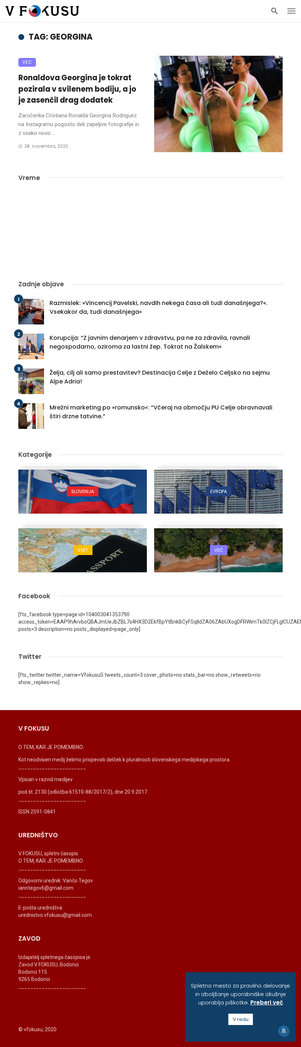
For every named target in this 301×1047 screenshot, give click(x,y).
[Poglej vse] (82, 492)
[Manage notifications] (284, 1031)
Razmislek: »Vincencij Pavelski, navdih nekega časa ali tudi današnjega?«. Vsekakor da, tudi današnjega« (159, 307)
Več (27, 62)
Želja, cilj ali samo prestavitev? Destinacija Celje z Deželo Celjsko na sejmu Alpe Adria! (160, 377)
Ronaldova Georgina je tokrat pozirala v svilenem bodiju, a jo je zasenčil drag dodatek (77, 89)
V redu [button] (241, 1019)
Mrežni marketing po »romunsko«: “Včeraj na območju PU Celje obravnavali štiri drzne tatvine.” (161, 411)
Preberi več (266, 1002)
